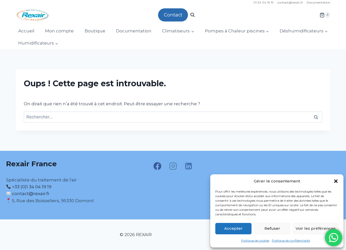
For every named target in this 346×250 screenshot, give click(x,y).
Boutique (95, 30)
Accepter (233, 228)
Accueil (26, 30)
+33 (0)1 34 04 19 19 (31, 186)
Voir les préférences (316, 228)
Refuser (272, 228)
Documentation (318, 2)
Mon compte (59, 30)
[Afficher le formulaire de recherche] (192, 14)
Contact (173, 15)
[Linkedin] (189, 166)
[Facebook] (157, 166)
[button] (335, 181)
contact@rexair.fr (290, 2)
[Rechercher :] (173, 116)
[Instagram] (173, 166)
